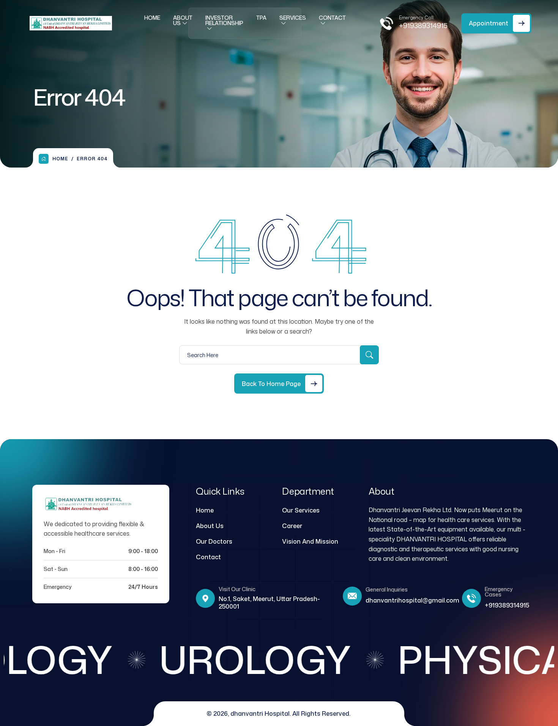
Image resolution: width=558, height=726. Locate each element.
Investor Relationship (224, 20)
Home (152, 17)
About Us (182, 20)
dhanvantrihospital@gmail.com (412, 600)
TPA (261, 17)
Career (292, 526)
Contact (332, 17)
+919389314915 (423, 25)
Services (292, 17)
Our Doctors (214, 541)
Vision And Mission (310, 541)
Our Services (301, 510)
